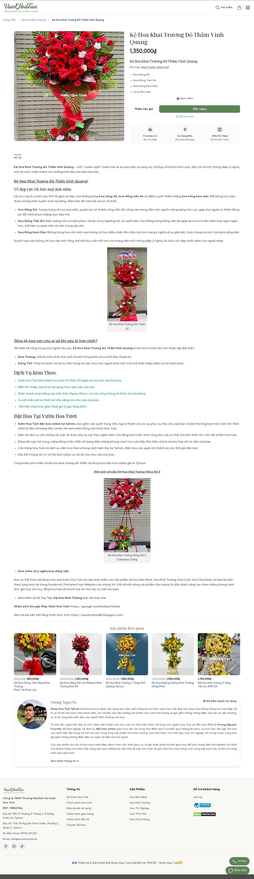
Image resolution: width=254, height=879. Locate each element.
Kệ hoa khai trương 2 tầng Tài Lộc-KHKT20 (214, 685)
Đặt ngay (199, 109)
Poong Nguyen (227, 724)
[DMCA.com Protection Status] (204, 813)
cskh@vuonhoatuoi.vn (24, 839)
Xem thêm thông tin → (65, 761)
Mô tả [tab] (17, 158)
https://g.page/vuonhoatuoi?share (96, 606)
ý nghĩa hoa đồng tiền (53, 571)
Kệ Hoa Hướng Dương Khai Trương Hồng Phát (173, 685)
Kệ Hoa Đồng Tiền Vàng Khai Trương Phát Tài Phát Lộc (32, 686)
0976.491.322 (29, 833)
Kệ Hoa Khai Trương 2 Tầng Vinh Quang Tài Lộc (125, 685)
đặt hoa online (106, 729)
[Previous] (21, 653)
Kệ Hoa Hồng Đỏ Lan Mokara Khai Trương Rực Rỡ (81, 685)
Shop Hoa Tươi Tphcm (65, 709)
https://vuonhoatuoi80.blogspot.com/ (97, 615)
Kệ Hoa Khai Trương (34, 20)
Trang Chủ (9, 20)
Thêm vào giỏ (143, 109)
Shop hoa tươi (52, 579)
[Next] (232, 653)
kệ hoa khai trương (61, 463)
